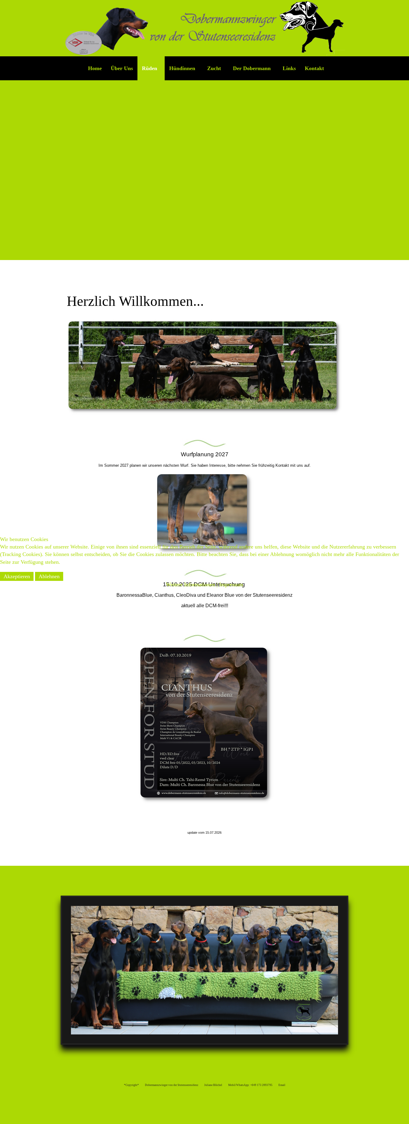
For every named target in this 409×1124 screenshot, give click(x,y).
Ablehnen (49, 576)
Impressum (231, 584)
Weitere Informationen (190, 584)
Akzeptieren (17, 576)
